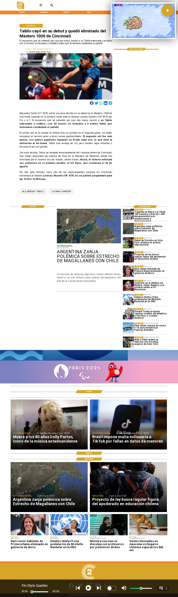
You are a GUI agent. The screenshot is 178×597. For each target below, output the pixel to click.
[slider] (31, 591)
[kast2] (128, 271)
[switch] (112, 588)
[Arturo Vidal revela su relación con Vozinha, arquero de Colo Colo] (128, 342)
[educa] (128, 256)
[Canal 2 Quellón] (41, 7)
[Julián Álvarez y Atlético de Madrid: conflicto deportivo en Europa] (128, 285)
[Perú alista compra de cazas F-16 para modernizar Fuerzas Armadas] (128, 327)
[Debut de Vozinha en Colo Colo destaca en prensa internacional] (128, 242)
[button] (33, 191)
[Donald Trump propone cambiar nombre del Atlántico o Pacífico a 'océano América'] (128, 313)
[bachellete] (128, 299)
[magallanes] (128, 228)
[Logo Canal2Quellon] (20, 8)
